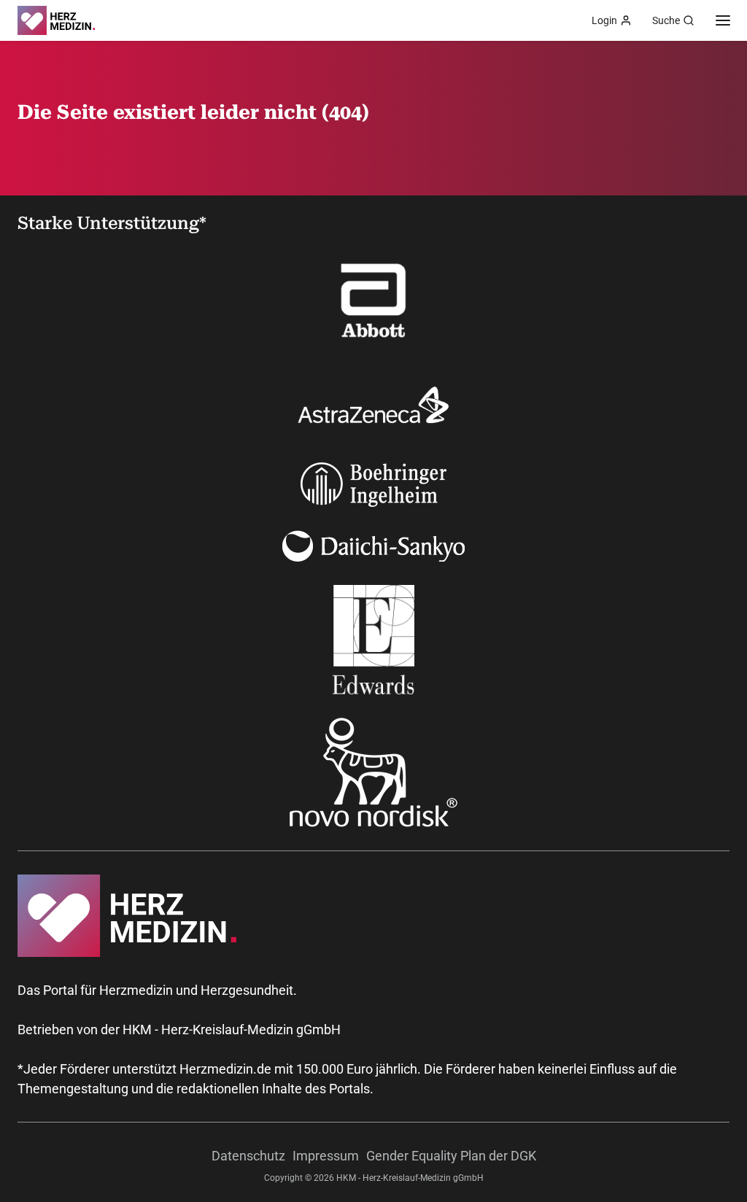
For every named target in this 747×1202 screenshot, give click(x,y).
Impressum (326, 1155)
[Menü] (723, 20)
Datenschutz (248, 1155)
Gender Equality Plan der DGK (451, 1155)
